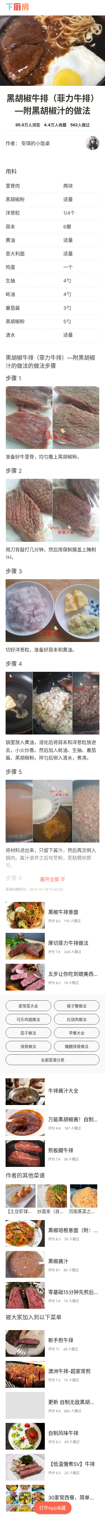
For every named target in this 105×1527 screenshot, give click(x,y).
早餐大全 (77, 1032)
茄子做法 (28, 1032)
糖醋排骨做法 (76, 1046)
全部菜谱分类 (52, 1059)
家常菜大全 (28, 1005)
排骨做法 (28, 1046)
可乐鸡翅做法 (28, 1019)
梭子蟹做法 (77, 1005)
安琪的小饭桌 (35, 143)
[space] (18, 7)
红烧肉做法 (77, 1019)
